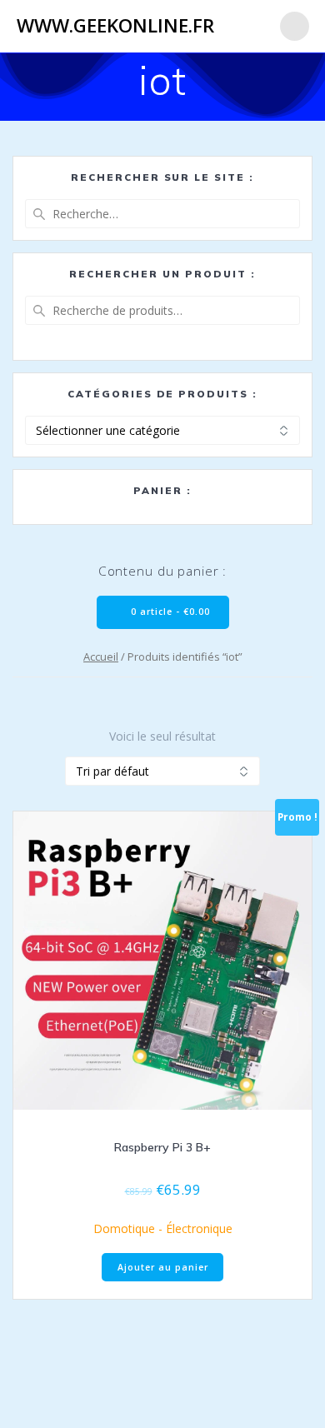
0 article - (169, 611)
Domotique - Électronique (162, 1228)
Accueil (100, 656)
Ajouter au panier (163, 1267)
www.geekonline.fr (115, 26)
